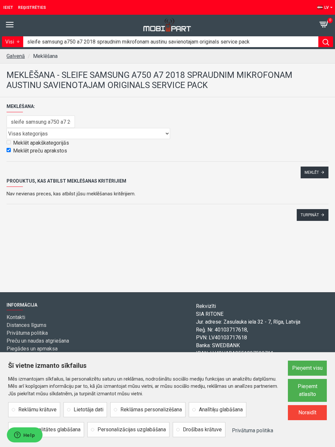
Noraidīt (307, 412)
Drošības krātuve (202, 429)
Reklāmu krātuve (37, 409)
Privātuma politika (252, 430)
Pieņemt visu (307, 368)
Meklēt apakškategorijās (41, 143)
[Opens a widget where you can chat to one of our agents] (25, 435)
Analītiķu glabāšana (221, 409)
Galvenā (16, 56)
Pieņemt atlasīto (307, 390)
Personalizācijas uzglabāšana (131, 429)
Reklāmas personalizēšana (151, 409)
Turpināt (310, 215)
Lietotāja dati (88, 409)
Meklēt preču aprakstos (40, 151)
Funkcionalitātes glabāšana (49, 429)
